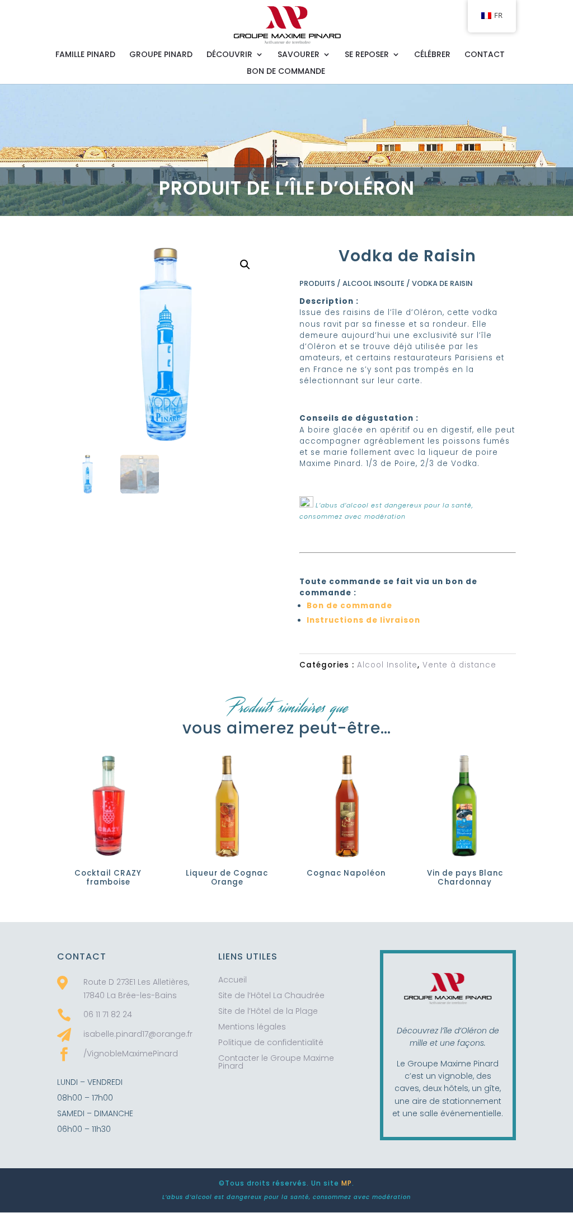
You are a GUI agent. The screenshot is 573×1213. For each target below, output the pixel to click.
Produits (317, 283)
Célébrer (432, 55)
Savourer (299, 55)
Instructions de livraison (363, 620)
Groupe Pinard (160, 55)
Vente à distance (459, 665)
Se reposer (367, 55)
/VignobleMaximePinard (130, 1053)
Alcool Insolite (373, 283)
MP (346, 1183)
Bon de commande (286, 72)
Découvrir (229, 55)
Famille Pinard (85, 55)
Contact (484, 55)
